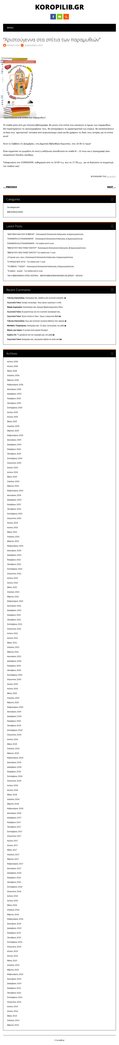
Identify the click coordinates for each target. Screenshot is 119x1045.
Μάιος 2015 (12, 961)
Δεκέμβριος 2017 (14, 818)
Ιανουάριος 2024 (14, 495)
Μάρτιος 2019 (13, 753)
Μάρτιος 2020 (13, 702)
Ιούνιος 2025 (12, 417)
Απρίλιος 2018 (13, 799)
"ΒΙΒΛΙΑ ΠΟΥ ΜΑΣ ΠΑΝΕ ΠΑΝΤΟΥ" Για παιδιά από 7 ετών (31, 253)
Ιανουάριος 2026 (14, 389)
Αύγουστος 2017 (14, 836)
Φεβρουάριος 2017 (15, 864)
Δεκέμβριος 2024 (14, 444)
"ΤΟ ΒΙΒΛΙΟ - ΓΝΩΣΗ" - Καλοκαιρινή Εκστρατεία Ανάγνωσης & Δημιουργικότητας (40, 266)
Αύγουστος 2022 (14, 574)
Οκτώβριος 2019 (14, 725)
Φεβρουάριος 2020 (15, 707)
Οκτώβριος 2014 (14, 993)
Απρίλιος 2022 (13, 592)
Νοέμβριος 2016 (14, 878)
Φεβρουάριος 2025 (15, 435)
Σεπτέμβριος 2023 (14, 514)
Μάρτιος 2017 (13, 859)
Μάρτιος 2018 (13, 804)
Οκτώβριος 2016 (14, 882)
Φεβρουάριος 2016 (15, 919)
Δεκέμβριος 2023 (14, 500)
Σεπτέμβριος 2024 (14, 458)
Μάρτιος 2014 (13, 1025)
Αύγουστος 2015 (14, 947)
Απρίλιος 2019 (13, 749)
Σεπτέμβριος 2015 (14, 942)
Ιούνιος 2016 (12, 901)
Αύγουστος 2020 (14, 679)
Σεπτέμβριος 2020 (14, 675)
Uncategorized (13, 207)
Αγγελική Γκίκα (13, 45)
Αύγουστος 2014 (14, 1002)
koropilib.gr (59, 7)
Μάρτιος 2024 (13, 486)
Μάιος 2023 (12, 532)
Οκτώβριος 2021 (14, 620)
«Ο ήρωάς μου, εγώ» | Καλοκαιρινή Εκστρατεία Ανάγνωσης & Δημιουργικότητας (40, 257)
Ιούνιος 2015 (12, 956)
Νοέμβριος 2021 (14, 615)
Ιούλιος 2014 (12, 1006)
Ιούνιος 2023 (12, 527)
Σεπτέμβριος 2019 (14, 730)
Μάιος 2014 (12, 1016)
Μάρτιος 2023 (13, 541)
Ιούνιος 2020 (12, 689)
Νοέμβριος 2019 (14, 721)
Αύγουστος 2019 (14, 735)
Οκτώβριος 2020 (14, 670)
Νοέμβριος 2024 (14, 449)
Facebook (53, 16)
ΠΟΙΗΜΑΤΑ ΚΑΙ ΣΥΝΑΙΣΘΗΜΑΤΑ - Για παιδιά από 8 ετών (30, 243)
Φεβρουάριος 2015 (15, 974)
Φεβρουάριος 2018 (15, 808)
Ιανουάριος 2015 (14, 979)
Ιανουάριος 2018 (14, 813)
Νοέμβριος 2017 (14, 822)
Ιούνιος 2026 (12, 366)
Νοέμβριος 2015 (14, 933)
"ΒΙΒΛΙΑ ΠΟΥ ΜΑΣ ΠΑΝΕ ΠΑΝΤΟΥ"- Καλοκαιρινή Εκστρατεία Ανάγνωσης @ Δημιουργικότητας (46, 248)
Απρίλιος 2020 (13, 698)
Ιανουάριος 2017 (14, 868)
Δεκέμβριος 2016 (14, 873)
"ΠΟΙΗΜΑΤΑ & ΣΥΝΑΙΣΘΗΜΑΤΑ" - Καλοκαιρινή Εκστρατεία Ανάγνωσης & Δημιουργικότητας (45, 239)
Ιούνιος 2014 (12, 1011)
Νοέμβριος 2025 (14, 398)
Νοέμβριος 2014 (14, 988)
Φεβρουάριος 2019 (15, 758)
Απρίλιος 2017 (13, 855)
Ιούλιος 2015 (12, 951)
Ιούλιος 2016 (12, 896)
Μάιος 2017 (12, 850)
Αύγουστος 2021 (14, 629)
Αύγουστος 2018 (14, 781)
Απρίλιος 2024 (13, 481)
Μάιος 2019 (12, 744)
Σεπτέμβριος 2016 (14, 887)
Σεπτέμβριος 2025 (14, 408)
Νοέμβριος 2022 (14, 560)
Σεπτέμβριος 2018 (14, 776)
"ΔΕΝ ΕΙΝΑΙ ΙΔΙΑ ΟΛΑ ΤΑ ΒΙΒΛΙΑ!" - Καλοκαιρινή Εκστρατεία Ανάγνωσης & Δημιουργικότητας (45, 234)
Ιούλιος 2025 (12, 412)
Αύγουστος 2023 (14, 518)
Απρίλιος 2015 (13, 965)
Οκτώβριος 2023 (14, 509)
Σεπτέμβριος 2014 (14, 997)
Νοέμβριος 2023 (14, 504)
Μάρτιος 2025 (13, 431)
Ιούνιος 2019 (12, 739)
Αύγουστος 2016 (14, 891)
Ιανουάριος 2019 (14, 762)
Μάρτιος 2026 (13, 380)
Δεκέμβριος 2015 (14, 928)
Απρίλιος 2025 (13, 426)
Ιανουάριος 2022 (14, 606)
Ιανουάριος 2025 (14, 440)
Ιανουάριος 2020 (14, 712)
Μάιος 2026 (12, 371)
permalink (111, 176)
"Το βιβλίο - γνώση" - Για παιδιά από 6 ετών (25, 271)
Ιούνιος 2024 (12, 472)
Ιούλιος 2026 (12, 362)
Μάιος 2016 (12, 905)
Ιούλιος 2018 (12, 785)
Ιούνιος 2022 (12, 583)
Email (59, 16)
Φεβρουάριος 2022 (15, 601)
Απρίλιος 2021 (13, 647)
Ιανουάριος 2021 (14, 656)
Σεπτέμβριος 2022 (14, 569)
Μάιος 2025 (12, 421)
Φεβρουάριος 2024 (15, 491)
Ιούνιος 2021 (12, 638)
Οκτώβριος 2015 (14, 937)
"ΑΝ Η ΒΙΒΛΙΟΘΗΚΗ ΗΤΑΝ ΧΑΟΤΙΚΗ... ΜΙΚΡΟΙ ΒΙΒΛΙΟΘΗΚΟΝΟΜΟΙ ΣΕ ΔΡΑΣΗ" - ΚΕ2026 (45, 276)
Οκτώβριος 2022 (14, 564)
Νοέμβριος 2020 (14, 666)
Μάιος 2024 (12, 477)
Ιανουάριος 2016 (14, 924)
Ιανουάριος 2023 (14, 551)
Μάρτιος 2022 (13, 597)
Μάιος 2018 (12, 795)
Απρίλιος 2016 (13, 910)
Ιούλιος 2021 (12, 633)
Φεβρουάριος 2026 (15, 385)
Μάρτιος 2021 (13, 652)
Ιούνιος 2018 (12, 790)
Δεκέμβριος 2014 (14, 983)
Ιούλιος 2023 (12, 523)
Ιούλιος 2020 (12, 684)
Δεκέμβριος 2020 (14, 661)
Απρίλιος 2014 (13, 1020)
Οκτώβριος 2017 (14, 827)
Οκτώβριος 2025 (14, 403)
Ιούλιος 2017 (12, 841)
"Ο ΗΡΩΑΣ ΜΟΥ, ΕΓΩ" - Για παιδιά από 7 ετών (26, 262)
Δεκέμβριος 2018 (14, 767)
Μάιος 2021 (12, 643)
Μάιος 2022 (12, 587)
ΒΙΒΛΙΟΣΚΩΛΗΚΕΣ (15, 212)
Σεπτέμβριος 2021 (14, 624)
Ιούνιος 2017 (12, 845)
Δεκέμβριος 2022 (14, 555)
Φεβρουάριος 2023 (15, 546)
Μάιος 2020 (12, 693)
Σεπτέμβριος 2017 (14, 831)
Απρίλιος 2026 (13, 375)
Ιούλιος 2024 (12, 468)
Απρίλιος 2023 (13, 537)
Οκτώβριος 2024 (14, 454)
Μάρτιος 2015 (13, 970)
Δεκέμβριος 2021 (14, 610)
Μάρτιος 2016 (13, 914)
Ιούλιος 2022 (12, 578)
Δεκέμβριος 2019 (14, 716)
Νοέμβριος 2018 (14, 772)
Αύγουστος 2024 (14, 463)
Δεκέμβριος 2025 (14, 394)
